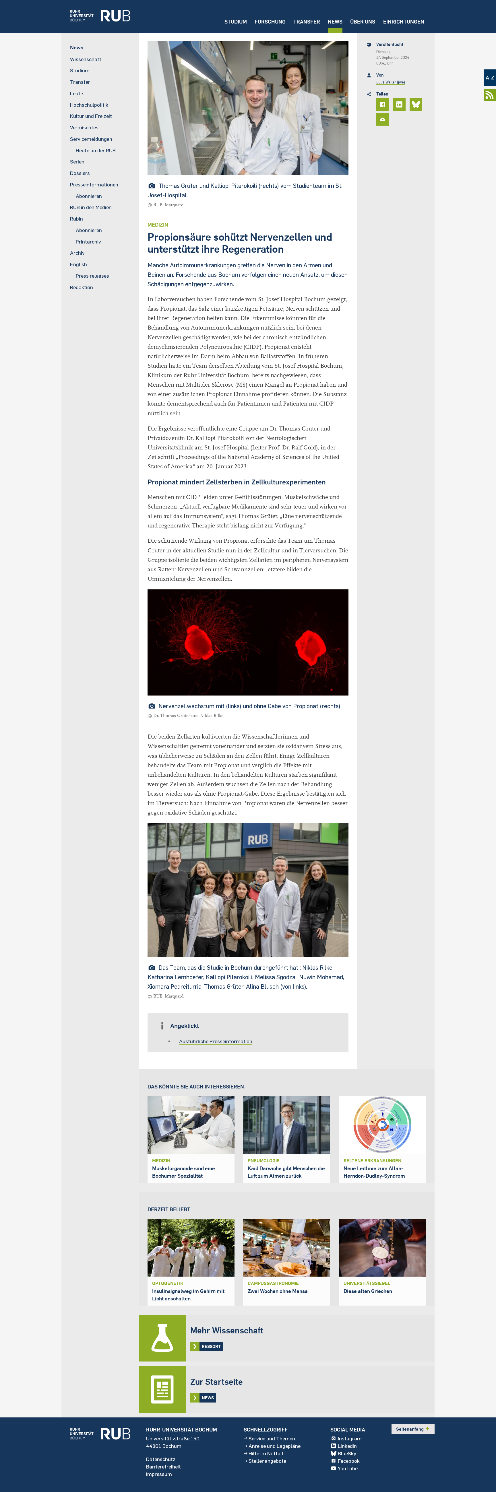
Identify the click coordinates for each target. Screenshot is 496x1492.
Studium (235, 21)
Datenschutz (160, 1459)
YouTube (348, 1468)
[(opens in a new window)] (95, 16)
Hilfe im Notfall (266, 1453)
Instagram (350, 1438)
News (335, 21)
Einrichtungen (403, 21)
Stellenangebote (267, 1461)
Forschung (270, 21)
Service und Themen (272, 1438)
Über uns (362, 21)
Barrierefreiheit (163, 1466)
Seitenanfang (413, 1429)
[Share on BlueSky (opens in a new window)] (417, 104)
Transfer (306, 21)
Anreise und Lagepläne (275, 1446)
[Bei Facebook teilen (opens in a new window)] (383, 104)
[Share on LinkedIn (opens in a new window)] (400, 104)
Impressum (159, 1474)
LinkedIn (347, 1446)
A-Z (490, 77)
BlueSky (347, 1453)
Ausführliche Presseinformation (215, 1041)
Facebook (349, 1461)
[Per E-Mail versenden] (383, 119)
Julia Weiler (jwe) (390, 82)
